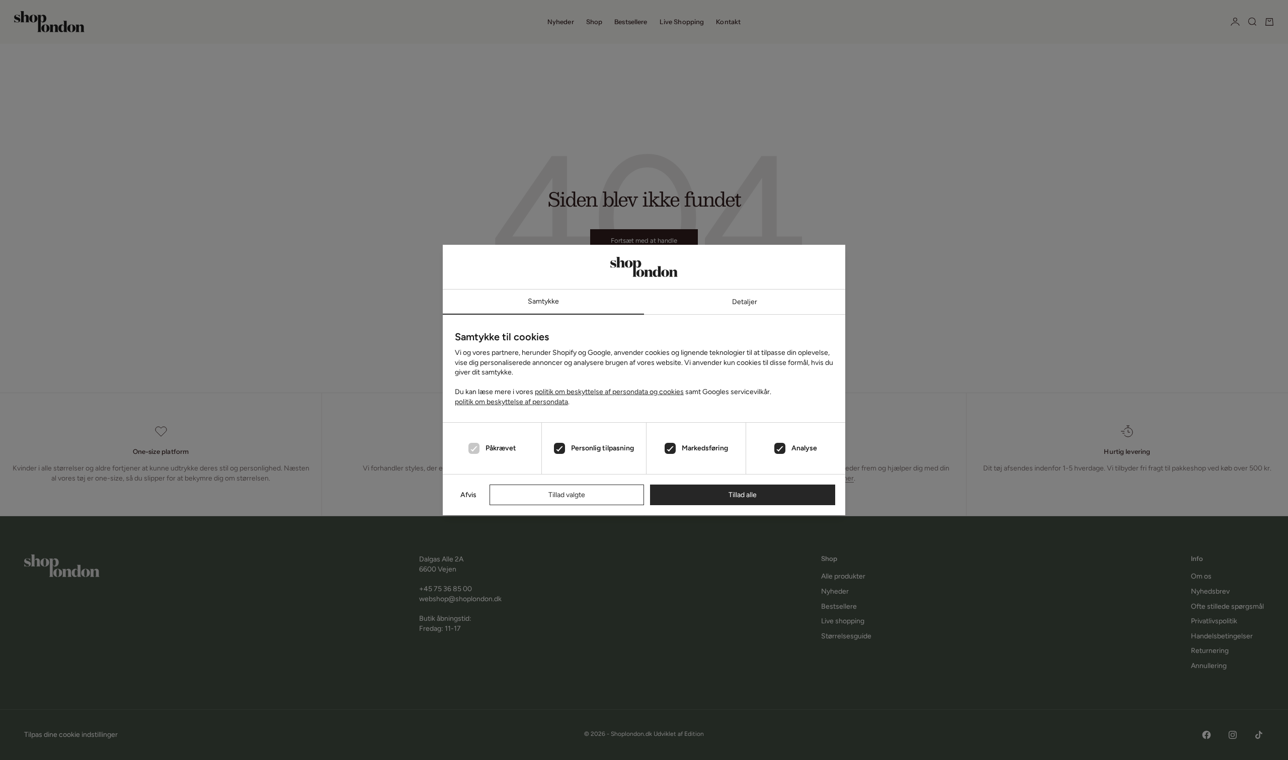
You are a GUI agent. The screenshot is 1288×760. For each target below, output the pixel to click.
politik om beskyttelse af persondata (511, 402)
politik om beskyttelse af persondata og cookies (609, 392)
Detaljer (744, 302)
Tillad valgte (566, 495)
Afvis (468, 495)
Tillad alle (743, 495)
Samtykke (543, 301)
